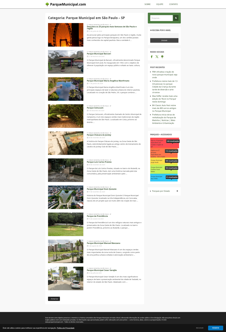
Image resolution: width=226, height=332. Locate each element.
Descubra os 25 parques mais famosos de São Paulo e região (112, 27)
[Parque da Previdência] (65, 224)
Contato (173, 4)
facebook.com (151, 56)
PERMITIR (215, 328)
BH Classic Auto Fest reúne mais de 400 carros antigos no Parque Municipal (164, 108)
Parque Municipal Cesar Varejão (102, 270)
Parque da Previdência (97, 216)
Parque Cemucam (95, 108)
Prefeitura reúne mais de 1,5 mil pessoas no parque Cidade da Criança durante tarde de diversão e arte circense (165, 87)
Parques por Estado (161, 191)
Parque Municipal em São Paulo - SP (100, 25)
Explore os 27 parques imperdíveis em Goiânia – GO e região (158, 153)
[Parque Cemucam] (65, 116)
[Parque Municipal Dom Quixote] (65, 197)
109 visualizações (171, 161)
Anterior (54, 299)
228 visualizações (173, 141)
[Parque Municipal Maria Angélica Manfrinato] (65, 89)
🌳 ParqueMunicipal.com (65, 4)
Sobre (148, 4)
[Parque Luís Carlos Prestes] (65, 170)
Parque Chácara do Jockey (99, 135)
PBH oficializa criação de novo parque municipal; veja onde (164, 74)
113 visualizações (171, 151)
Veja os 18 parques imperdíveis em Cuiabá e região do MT (157, 143)
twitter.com (156, 56)
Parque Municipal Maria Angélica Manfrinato (108, 80)
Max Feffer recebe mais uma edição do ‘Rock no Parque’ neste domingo (164, 99)
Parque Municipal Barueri (99, 53)
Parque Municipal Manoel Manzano (103, 243)
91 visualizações (172, 177)
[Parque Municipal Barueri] (65, 62)
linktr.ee (162, 56)
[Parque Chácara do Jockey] (65, 143)
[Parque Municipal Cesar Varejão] (65, 278)
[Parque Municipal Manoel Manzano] (65, 251)
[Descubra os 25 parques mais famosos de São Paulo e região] (65, 35)
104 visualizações (171, 168)
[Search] (175, 18)
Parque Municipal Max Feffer (156, 177)
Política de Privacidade (65, 328)
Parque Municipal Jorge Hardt (156, 161)
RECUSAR (199, 328)
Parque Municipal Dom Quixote (101, 189)
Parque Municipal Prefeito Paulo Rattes (156, 169)
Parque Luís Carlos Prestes (99, 162)
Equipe (159, 4)
